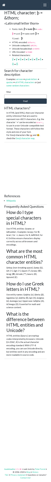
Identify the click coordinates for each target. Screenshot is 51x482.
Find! (25, 101)
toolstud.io (9, 469)
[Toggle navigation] (45, 5)
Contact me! (25, 478)
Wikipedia (11, 200)
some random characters (17, 85)
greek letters (31, 79)
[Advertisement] (25, 167)
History (35, 472)
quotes (9, 82)
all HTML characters (24, 82)
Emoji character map (25, 138)
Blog (28, 472)
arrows (19, 79)
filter (8, 92)
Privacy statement (18, 475)
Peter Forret (40, 469)
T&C (7, 475)
